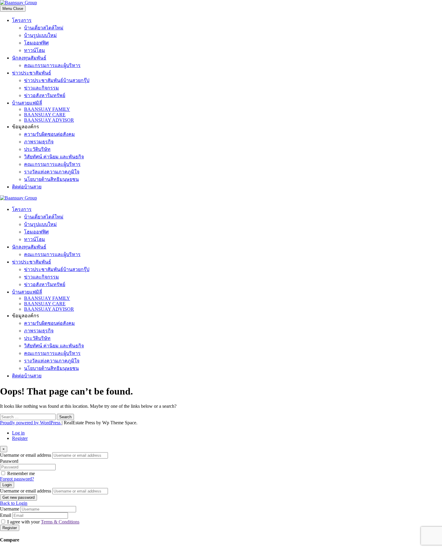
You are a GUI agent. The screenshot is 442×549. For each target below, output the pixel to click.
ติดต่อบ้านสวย (26, 186)
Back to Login (13, 503)
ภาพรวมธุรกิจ (39, 141)
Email (5, 515)
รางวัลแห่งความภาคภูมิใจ (51, 171)
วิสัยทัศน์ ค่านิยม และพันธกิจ (54, 156)
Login (7, 485)
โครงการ (22, 20)
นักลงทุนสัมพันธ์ (29, 57)
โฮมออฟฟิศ (36, 42)
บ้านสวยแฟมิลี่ (27, 102)
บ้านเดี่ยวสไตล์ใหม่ (43, 27)
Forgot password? (17, 478)
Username (9, 508)
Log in (18, 432)
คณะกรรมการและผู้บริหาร (52, 65)
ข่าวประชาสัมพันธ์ (31, 72)
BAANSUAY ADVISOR (49, 120)
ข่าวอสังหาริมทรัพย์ (44, 95)
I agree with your (43, 521)
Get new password (18, 497)
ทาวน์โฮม (34, 50)
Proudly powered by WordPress (31, 422)
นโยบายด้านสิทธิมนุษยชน (51, 179)
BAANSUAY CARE (45, 114)
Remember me (21, 473)
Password (9, 461)
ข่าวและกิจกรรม (41, 87)
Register (20, 438)
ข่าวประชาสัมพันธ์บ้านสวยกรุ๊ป (56, 80)
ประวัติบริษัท (37, 149)
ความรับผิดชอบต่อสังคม (49, 134)
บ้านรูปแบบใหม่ (40, 35)
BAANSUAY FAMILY (47, 109)
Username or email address (25, 455)
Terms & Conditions (60, 521)
